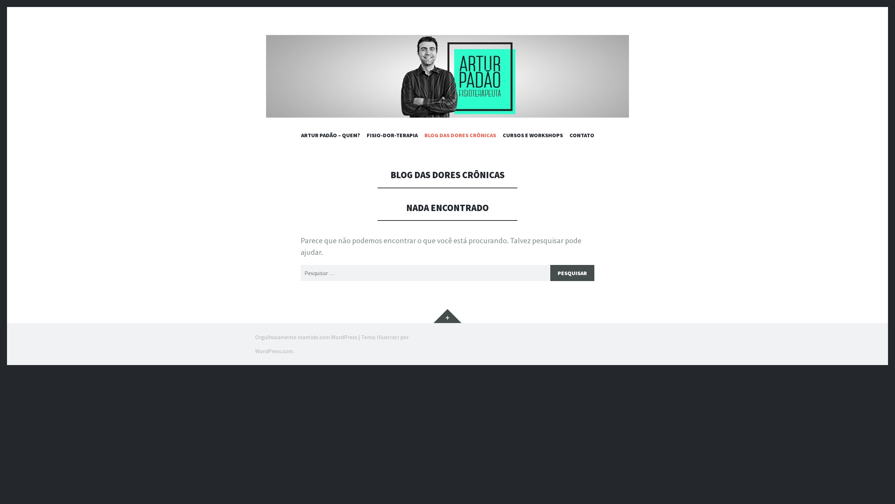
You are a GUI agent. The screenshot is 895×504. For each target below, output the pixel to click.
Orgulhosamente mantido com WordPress (306, 337)
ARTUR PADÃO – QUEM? (330, 135)
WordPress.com (274, 351)
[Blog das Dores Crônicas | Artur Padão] (447, 76)
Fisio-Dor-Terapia (392, 135)
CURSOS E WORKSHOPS (533, 135)
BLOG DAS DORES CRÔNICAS (460, 135)
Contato (582, 135)
